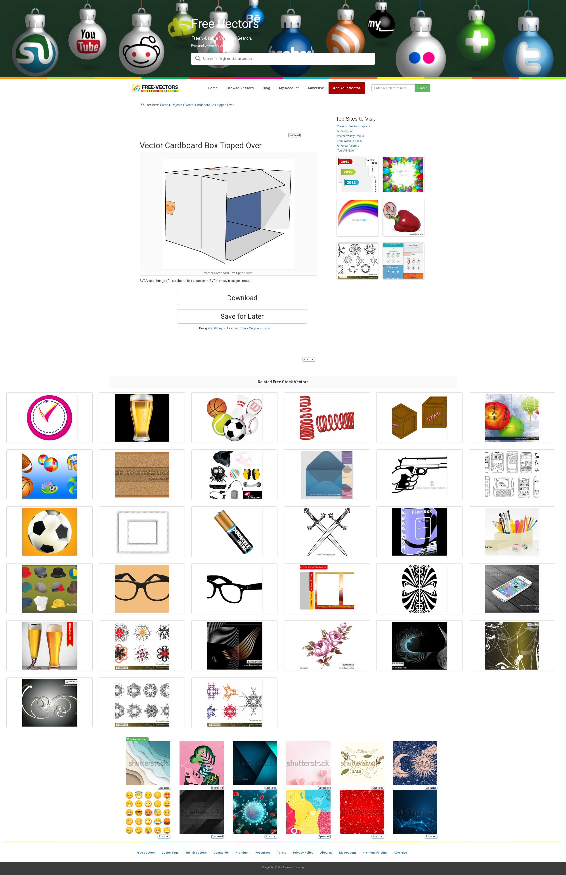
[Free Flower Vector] (327, 645)
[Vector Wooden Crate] (419, 417)
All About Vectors (348, 145)
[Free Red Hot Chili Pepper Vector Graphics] (403, 217)
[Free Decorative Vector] (358, 261)
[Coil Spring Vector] (327, 417)
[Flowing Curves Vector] (234, 645)
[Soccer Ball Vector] (49, 531)
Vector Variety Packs (350, 136)
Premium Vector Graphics (353, 126)
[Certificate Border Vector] (142, 531)
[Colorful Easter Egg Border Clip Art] (403, 174)
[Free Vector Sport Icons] (49, 474)
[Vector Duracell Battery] (234, 531)
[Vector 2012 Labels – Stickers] (358, 174)
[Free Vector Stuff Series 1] (234, 474)
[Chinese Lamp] (512, 417)
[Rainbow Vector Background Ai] (358, 217)
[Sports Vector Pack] (234, 417)
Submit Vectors (196, 852)
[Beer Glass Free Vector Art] (49, 645)
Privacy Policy (303, 852)
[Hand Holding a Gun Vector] (419, 474)
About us (326, 852)
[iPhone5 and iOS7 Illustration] (512, 588)
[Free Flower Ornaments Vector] (512, 645)
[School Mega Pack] (512, 531)
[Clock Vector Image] (49, 417)
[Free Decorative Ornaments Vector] (142, 702)
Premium (242, 852)
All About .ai (344, 131)
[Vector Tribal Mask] (419, 588)
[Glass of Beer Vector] (142, 417)
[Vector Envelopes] (327, 474)
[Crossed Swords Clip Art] (327, 531)
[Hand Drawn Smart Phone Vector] (512, 474)
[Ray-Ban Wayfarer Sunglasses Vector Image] (234, 588)
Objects (177, 105)
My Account (347, 852)
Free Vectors (146, 852)
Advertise (400, 852)
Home (164, 105)
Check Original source (255, 328)
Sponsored (294, 135)
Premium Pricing (375, 852)
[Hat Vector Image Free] (49, 588)
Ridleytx (219, 328)
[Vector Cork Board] (142, 474)
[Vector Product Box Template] (419, 531)
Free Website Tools (349, 140)
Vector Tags (170, 852)
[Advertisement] (220, 123)
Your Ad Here (345, 150)
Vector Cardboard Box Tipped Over (209, 105)
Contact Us (221, 852)
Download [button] (242, 298)
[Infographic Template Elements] (403, 261)
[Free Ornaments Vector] (49, 702)
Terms (281, 852)
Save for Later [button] (242, 316)
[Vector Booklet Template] (327, 588)
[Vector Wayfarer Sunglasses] (142, 588)
